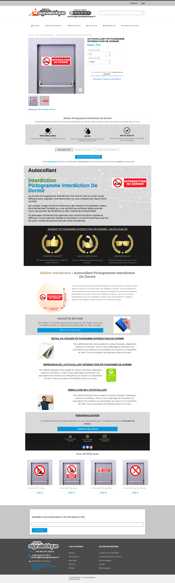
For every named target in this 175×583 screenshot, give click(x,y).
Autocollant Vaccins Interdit (134, 488)
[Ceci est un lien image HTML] (84, 447)
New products (74, 557)
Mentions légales (105, 560)
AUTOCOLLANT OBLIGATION (87, 440)
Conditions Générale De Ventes (110, 557)
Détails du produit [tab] (84, 150)
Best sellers (73, 560)
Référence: (32, 109)
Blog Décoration (105, 568)
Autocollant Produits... (36, 488)
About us (72, 564)
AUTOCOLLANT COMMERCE (105, 440)
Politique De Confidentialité (109, 553)
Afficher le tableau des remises (107, 79)
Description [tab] (63, 150)
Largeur (93, 50)
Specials (71, 553)
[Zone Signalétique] (47, 12)
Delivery (72, 568)
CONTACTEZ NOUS (87, 429)
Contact (102, 564)
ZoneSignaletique (88, 577)
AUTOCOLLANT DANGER (70, 440)
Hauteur (93, 58)
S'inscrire (133, 3)
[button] (109, 53)
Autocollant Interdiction (88, 157)
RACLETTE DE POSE (70, 330)
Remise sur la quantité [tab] (107, 150)
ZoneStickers (73, 579)
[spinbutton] (100, 54)
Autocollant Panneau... (68, 488)
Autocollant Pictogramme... (102, 488)
